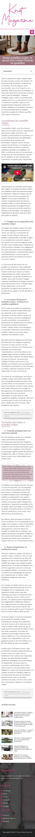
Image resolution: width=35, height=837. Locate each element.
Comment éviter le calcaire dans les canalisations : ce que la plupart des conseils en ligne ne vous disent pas (23, 723)
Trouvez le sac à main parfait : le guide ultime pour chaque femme (17, 693)
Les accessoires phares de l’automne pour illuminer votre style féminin (18, 414)
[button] (32, 32)
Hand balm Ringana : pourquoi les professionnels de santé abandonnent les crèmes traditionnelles (23, 715)
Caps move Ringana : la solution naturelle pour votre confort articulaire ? (23, 731)
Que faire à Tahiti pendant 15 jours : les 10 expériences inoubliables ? (23, 739)
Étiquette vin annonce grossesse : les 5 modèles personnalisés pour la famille (23, 756)
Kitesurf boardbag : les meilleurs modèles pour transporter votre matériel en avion (23, 748)
